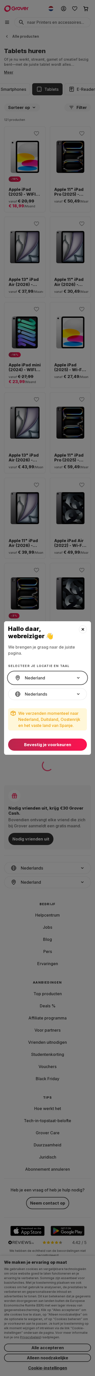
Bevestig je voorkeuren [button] (47, 744)
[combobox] (47, 678)
